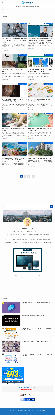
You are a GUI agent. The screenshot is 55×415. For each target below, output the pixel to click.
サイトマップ (13, 410)
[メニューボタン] (2, 2)
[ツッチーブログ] (27, 2)
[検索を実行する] (51, 206)
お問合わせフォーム (41, 410)
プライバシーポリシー (21, 410)
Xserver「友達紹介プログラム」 (27, 387)
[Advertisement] (27, 192)
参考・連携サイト (31, 410)
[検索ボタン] (52, 2)
